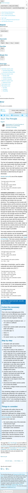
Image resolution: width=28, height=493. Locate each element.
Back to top (3, 456)
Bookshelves (16, 115)
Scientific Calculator (7, 79)
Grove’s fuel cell (5, 176)
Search (3, 491)
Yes (3, 469)
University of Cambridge (11, 127)
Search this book (4, 26)
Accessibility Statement (11, 485)
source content (21, 449)
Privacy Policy (15, 484)
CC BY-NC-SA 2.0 (5, 446)
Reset (2, 40)
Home (7, 115)
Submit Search (4, 31)
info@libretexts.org (11, 487)
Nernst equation (6, 417)
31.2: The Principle (12, 442)
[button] (5, 89)
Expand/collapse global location (26, 115)
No (8, 469)
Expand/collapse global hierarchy (2, 115)
